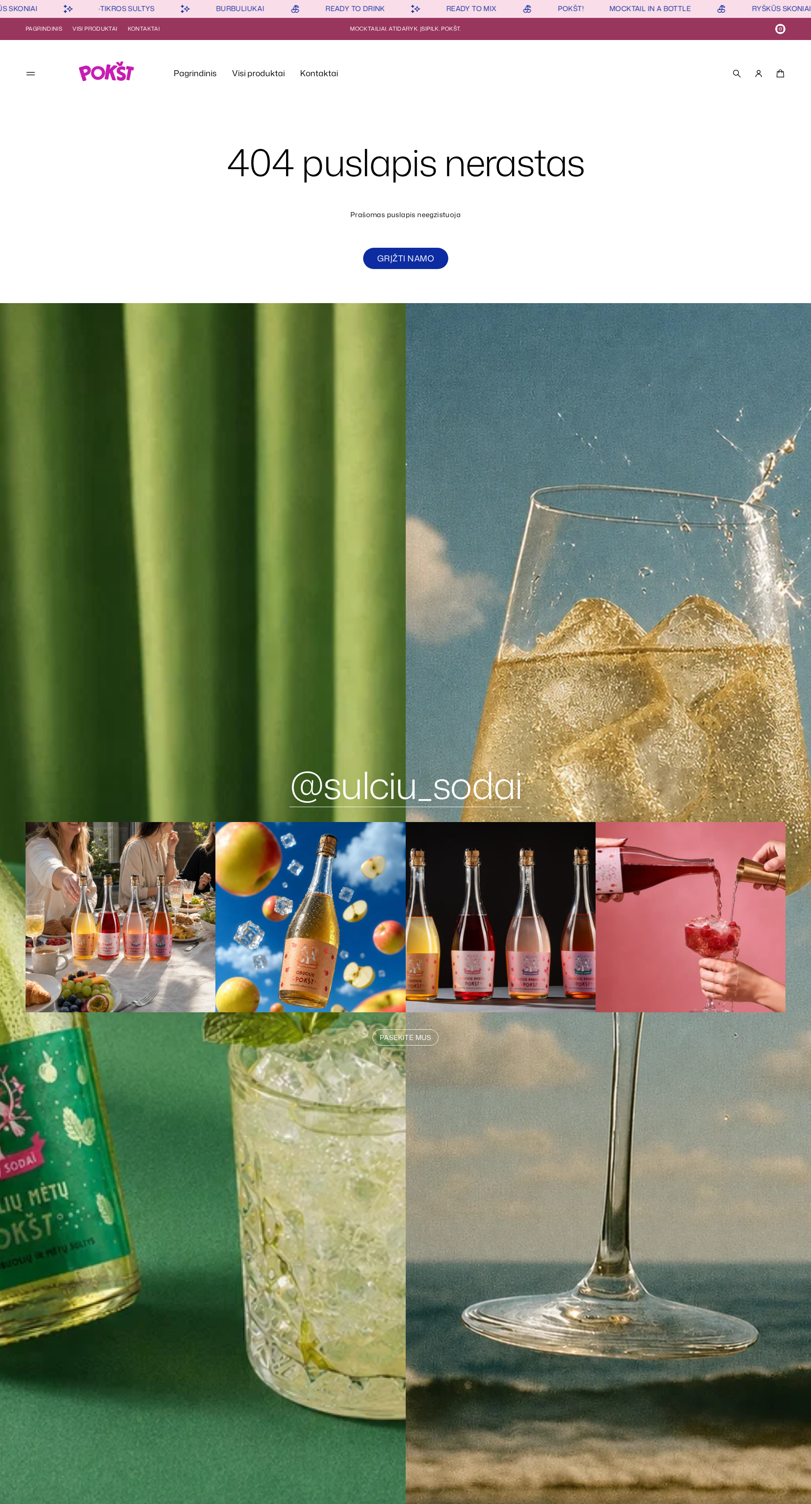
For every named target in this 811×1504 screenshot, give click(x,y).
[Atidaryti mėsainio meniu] (31, 74)
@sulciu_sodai (405, 784)
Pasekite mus (405, 1037)
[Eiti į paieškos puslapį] (737, 74)
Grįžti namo (405, 258)
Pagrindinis (44, 28)
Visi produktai (94, 28)
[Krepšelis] (779, 73)
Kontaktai (144, 28)
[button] (737, 74)
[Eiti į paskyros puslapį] (758, 73)
